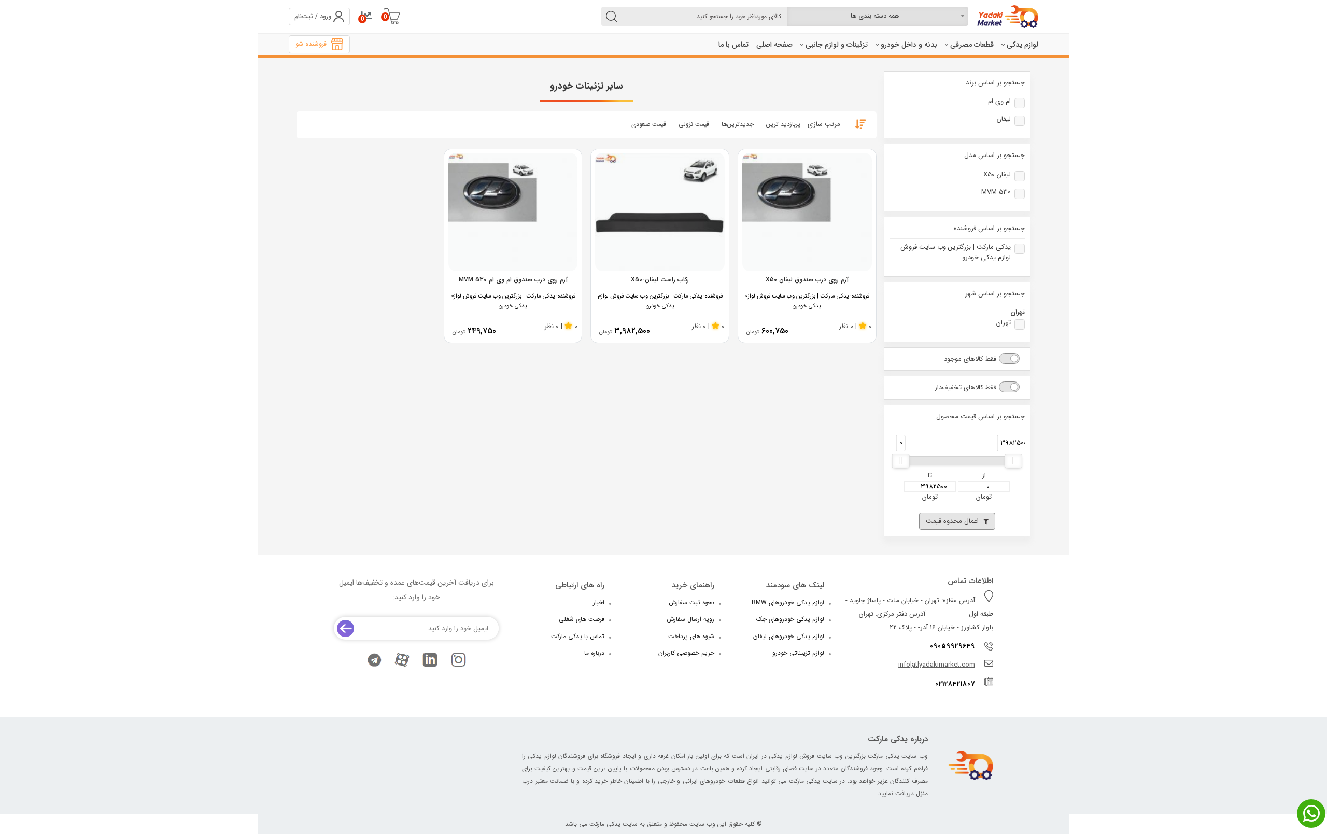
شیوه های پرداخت (691, 636)
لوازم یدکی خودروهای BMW (788, 602)
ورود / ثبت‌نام (312, 16)
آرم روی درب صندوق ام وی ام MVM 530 (513, 280)
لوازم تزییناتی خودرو (798, 653)
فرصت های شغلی (581, 619)
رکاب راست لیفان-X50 (660, 280)
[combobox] (877, 16)
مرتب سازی (824, 124)
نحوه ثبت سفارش (691, 602)
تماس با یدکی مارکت (577, 636)
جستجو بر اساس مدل (994, 155)
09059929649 (952, 646)
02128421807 (955, 683)
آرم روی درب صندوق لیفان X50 (807, 280)
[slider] (901, 461)
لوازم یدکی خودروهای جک (790, 619)
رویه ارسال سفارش (690, 619)
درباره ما (594, 653)
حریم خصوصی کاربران (686, 653)
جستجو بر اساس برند (995, 83)
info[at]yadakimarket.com (936, 664)
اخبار (598, 602)
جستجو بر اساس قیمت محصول (980, 417)
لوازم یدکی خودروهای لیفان (788, 636)
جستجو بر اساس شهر (995, 294)
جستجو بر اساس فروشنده (989, 228)
